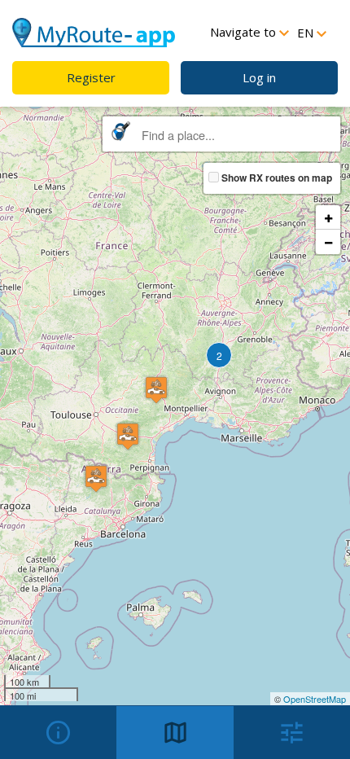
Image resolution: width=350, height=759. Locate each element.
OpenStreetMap (314, 698)
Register (91, 77)
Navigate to (244, 32)
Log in (259, 77)
